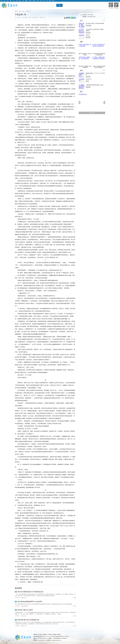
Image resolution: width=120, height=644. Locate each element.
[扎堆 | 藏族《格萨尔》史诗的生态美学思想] (81, 25)
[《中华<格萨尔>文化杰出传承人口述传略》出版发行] (81, 31)
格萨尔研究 (88, 25)
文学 (14, 0)
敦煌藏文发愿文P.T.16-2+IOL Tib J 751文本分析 (95, 74)
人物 (23, 0)
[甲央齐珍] (81, 37)
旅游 (41, 0)
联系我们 (45, 634)
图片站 (53, 0)
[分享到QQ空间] (73, 18)
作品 (23, 11)
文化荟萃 (88, 87)
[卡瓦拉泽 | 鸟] (81, 81)
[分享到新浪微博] (65, 18)
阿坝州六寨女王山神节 (25, 610)
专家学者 (88, 37)
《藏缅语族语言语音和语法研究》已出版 (94, 84)
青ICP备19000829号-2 (42, 638)
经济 (47, 0)
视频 (50, 0)
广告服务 (49, 634)
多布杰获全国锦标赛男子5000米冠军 (30, 601)
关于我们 (40, 634)
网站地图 (54, 634)
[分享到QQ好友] (69, 18)
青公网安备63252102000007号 (60, 638)
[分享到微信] (71, 18)
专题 (7, 0)
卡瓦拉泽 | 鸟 (88, 79)
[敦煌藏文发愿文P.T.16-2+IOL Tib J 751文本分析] (81, 75)
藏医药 (26, 0)
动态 (4, 0)
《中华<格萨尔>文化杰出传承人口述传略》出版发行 (95, 30)
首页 (1, 0)
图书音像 (88, 32)
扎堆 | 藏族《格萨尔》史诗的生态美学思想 (95, 23)
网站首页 (36, 634)
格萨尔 (30, 0)
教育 (11, 0)
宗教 (20, 0)
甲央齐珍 (88, 35)
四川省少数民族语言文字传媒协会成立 (31, 592)
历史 (17, 0)
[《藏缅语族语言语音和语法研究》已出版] (81, 86)
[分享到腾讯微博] (67, 18)
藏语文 (34, 0)
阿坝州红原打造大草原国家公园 (28, 620)
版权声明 (59, 634)
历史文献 (88, 76)
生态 (44, 0)
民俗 (37, 0)
